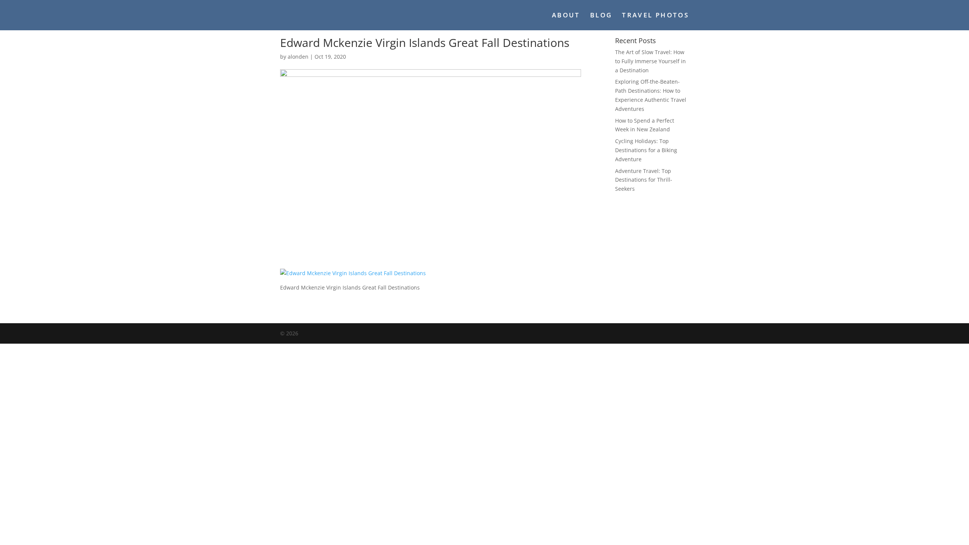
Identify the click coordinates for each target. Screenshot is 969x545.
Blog (601, 15)
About (566, 15)
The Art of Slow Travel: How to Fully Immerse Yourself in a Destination (650, 61)
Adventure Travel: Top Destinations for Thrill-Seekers (643, 180)
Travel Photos (655, 15)
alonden (298, 56)
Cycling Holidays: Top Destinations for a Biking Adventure (646, 150)
